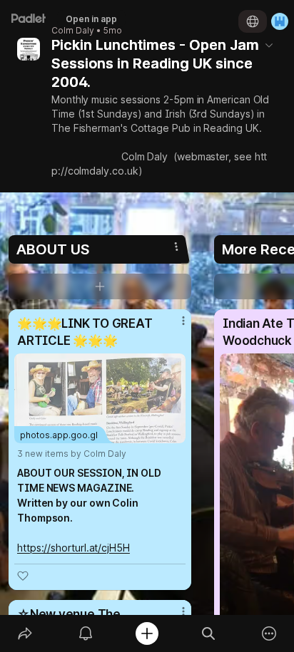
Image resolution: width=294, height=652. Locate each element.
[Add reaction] (22, 575)
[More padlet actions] (269, 633)
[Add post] (147, 633)
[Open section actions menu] (176, 246)
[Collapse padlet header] (269, 45)
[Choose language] (252, 21)
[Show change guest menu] (279, 21)
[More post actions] (174, 326)
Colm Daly (72, 31)
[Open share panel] (25, 633)
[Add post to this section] (100, 286)
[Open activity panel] (86, 633)
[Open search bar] (208, 633)
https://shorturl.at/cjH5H (73, 548)
